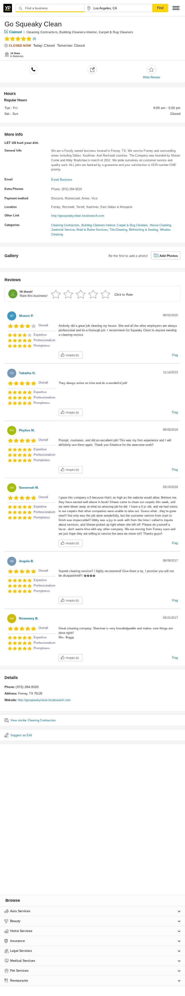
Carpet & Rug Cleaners (116, 32)
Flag (175, 355)
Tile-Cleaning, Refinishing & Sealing (134, 229)
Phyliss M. (27, 430)
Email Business (61, 179)
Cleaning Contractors (42, 32)
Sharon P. (26, 315)
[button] (176, 8)
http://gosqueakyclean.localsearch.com (77, 215)
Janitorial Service (63, 229)
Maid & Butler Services (92, 229)
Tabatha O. (27, 373)
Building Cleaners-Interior (78, 32)
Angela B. (26, 561)
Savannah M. (29, 487)
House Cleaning (160, 225)
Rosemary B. (28, 618)
